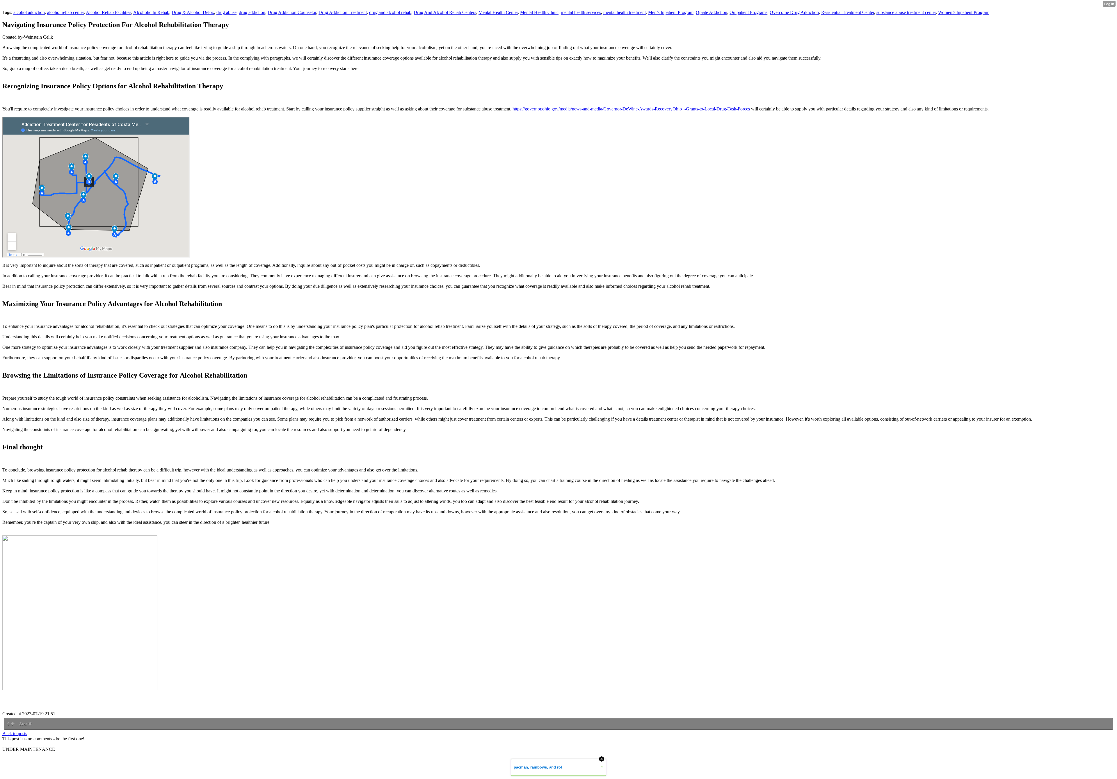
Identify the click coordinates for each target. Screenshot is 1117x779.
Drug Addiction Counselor (292, 12)
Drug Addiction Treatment (343, 12)
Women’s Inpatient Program (963, 12)
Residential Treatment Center (847, 12)
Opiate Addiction (711, 12)
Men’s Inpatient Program (670, 12)
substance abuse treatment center (906, 12)
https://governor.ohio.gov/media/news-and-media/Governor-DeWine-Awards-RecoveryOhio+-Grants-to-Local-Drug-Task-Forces (631, 108)
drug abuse (226, 12)
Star (23, 723)
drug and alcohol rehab (390, 12)
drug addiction (252, 12)
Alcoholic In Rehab (151, 12)
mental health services (581, 12)
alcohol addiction (29, 12)
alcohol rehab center (65, 12)
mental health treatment (624, 12)
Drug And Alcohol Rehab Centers (445, 12)
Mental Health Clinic (539, 12)
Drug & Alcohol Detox (193, 12)
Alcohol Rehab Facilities (108, 12)
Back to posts (14, 733)
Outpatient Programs (748, 12)
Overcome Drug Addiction (794, 12)
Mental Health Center (498, 12)
